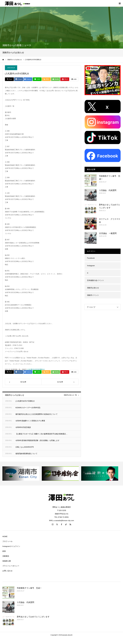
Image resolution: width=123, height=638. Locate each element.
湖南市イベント (93, 295)
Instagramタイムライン (11, 546)
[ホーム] (3, 60)
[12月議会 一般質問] (91, 238)
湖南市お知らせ (93, 288)
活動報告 (5, 556)
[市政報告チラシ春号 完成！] (91, 180)
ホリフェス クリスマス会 (109, 220)
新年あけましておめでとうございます (109, 206)
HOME (4, 536)
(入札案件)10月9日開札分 (36, 369)
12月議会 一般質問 (108, 233)
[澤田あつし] (16, 3)
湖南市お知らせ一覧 (70, 395)
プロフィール (7, 541)
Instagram (91, 266)
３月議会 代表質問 (107, 190)
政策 (4, 551)
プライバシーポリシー (10, 566)
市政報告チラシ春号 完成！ (109, 177)
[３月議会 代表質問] (91, 195)
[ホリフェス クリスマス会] (91, 223)
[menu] (119, 3)
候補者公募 (6, 561)
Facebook (91, 258)
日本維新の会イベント (95, 280)
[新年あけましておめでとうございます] (91, 209)
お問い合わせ (7, 571)
